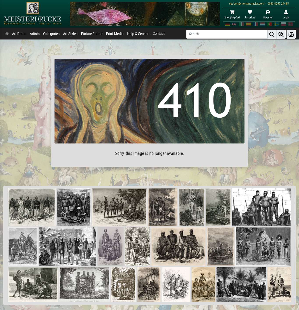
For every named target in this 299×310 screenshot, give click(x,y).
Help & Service (138, 34)
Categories (51, 34)
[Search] (271, 34)
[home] (6, 34)
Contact (159, 33)
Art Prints (19, 34)
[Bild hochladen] (291, 34)
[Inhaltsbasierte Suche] (281, 34)
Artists (35, 34)
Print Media (115, 34)
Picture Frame (91, 34)
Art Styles (70, 34)
